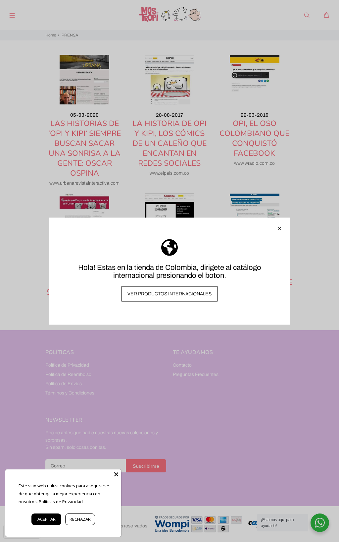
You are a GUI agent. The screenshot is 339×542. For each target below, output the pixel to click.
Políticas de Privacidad (61, 502)
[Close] (116, 474)
